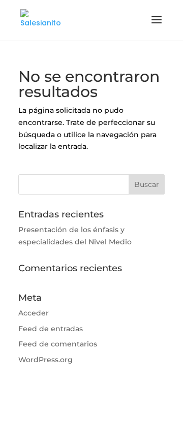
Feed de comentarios (57, 343)
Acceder (33, 312)
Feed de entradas (50, 328)
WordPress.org (45, 359)
